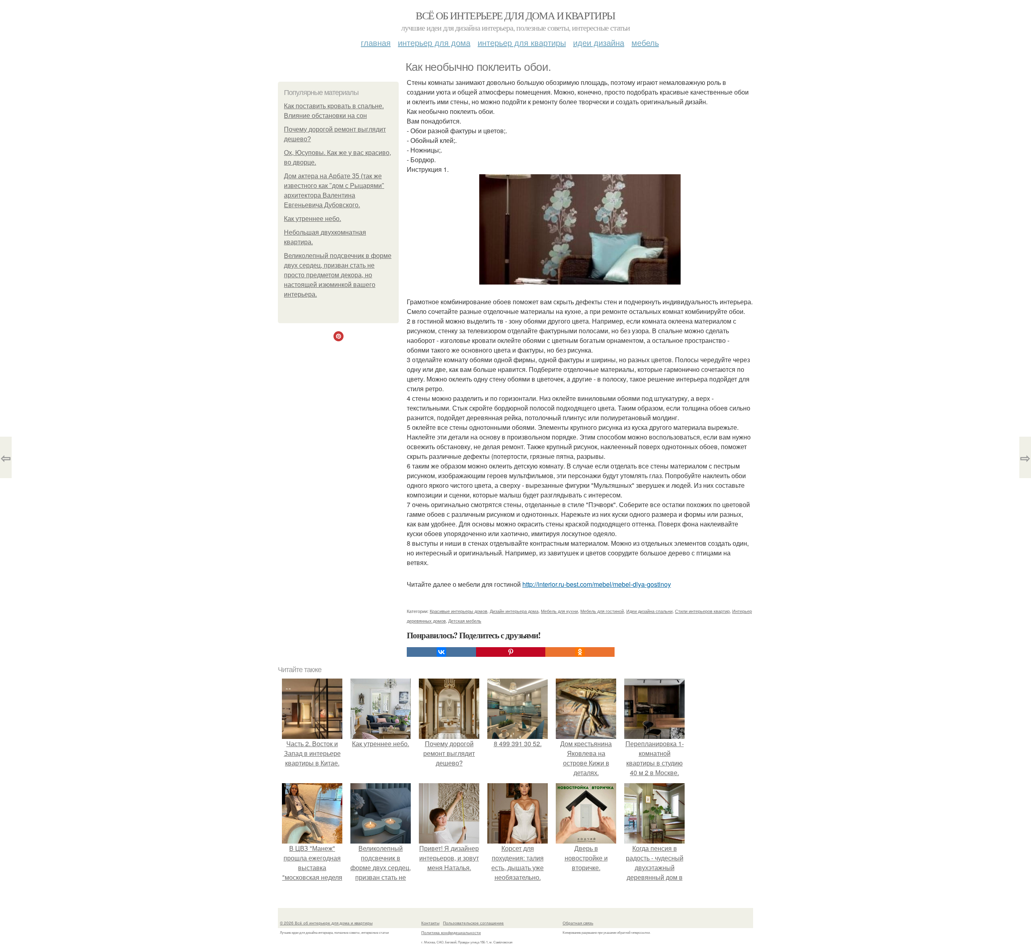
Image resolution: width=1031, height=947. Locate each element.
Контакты (430, 923)
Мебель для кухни (559, 611)
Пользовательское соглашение (473, 923)
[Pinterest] (510, 652)
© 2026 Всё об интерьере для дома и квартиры (326, 923)
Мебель (645, 42)
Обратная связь (578, 923)
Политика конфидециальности (451, 932)
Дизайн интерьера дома (514, 611)
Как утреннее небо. (312, 218)
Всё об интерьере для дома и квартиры (515, 15)
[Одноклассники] (580, 652)
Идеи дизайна (598, 42)
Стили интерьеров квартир (702, 611)
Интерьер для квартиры (522, 42)
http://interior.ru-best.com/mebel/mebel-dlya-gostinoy (596, 584)
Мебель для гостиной (602, 611)
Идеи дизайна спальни (649, 611)
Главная (376, 42)
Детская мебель (464, 620)
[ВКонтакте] (441, 652)
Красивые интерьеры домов (458, 611)
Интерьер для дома (434, 42)
